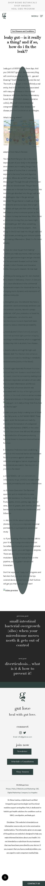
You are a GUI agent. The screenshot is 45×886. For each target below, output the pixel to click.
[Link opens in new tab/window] (20, 732)
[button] (5, 877)
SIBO (12, 815)
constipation (19, 815)
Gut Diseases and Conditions (23, 31)
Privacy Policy (11, 789)
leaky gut (31, 815)
